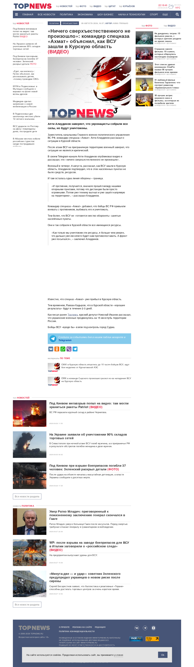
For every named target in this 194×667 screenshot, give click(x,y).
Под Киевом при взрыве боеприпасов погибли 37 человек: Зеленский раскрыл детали (25, 60)
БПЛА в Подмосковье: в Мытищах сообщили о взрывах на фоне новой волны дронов (25, 90)
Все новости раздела (27, 496)
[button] (16, 14)
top (64, 6)
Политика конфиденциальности (77, 631)
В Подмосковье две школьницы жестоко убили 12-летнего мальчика (26, 116)
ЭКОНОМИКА (85, 14)
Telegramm (65, 340)
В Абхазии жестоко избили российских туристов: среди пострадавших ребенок (26, 142)
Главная (27, 14)
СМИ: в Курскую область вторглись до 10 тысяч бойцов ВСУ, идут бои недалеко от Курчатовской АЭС (95, 366)
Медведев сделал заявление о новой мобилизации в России (24, 104)
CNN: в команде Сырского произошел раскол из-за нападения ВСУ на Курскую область (96, 380)
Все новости (46, 14)
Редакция (100, 627)
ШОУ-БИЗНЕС (105, 14)
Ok (162, 654)
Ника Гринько (120, 23)
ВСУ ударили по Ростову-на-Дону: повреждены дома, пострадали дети (26, 129)
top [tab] (147, 25)
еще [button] (165, 14)
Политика (66, 14)
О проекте (64, 627)
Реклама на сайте (82, 627)
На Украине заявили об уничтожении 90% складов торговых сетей (26, 46)
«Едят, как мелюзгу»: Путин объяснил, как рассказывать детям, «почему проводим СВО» (26, 75)
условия (118, 654)
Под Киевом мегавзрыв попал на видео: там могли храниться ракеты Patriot (25, 32)
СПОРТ (154, 14)
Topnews (73, 314)
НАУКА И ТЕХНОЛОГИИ (131, 14)
